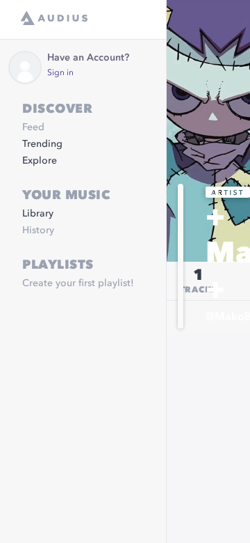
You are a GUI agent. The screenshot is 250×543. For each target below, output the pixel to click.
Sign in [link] (60, 73)
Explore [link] (39, 161)
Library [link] (37, 214)
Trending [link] (42, 144)
